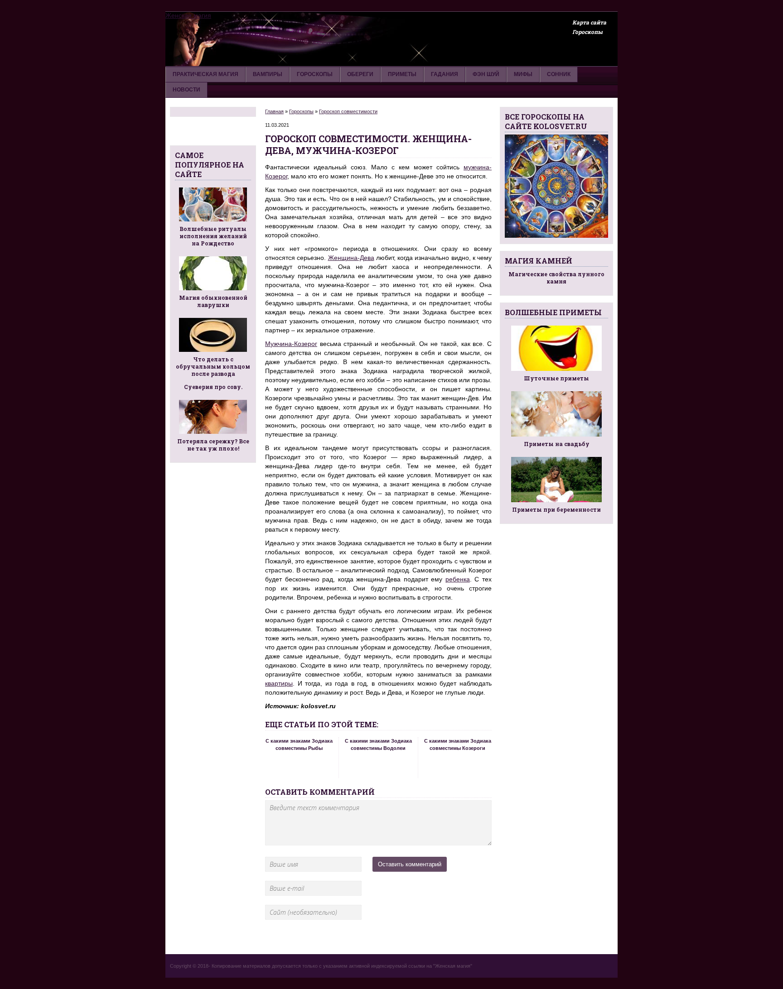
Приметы (402, 74)
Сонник (558, 74)
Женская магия (188, 15)
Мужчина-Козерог (291, 343)
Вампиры (267, 74)
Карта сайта (589, 22)
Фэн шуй (486, 74)
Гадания (444, 74)
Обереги (360, 74)
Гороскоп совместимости (348, 111)
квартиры (279, 683)
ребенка (457, 579)
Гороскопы (587, 31)
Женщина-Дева (351, 257)
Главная (274, 111)
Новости (186, 89)
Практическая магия (205, 74)
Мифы (523, 74)
